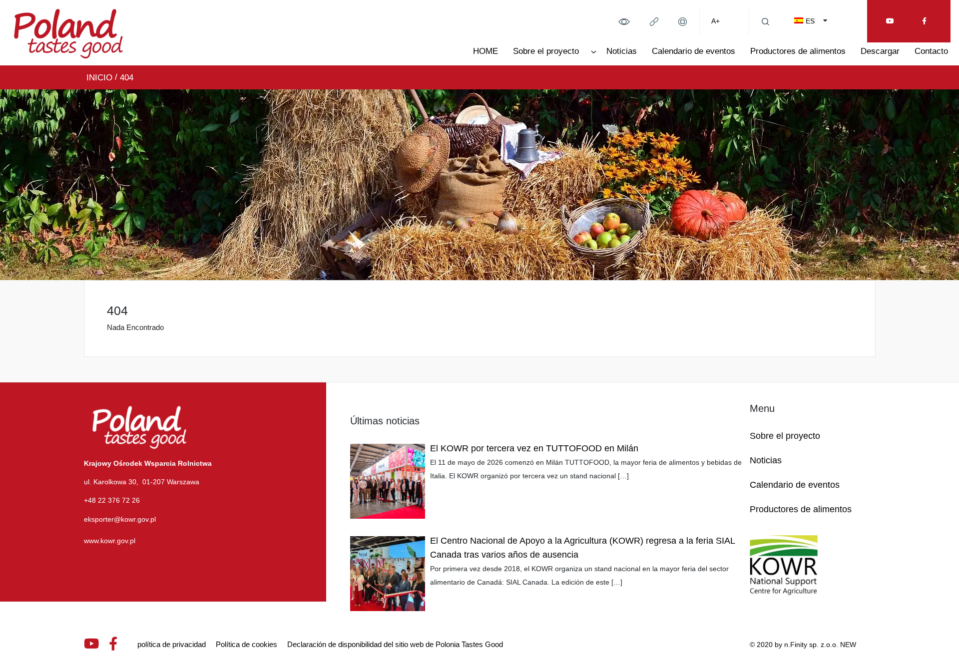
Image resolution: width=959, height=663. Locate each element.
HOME (485, 51)
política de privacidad (171, 644)
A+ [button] (715, 21)
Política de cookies (246, 644)
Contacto (931, 51)
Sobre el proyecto (546, 51)
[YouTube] (890, 21)
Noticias (621, 51)
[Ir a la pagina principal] (68, 32)
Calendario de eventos (693, 51)
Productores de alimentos (798, 51)
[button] (624, 21)
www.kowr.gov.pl (109, 541)
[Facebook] (924, 21)
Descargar (880, 51)
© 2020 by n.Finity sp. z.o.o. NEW (803, 645)
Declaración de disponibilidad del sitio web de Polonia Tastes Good (395, 644)
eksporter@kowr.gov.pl (120, 519)
